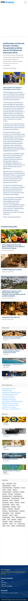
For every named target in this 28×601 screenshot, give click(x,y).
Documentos (16, 492)
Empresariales (18, 494)
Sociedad (20, 519)
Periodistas (17, 513)
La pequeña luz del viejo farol (11, 317)
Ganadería (16, 500)
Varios (4, 525)
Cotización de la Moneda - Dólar (10, 405)
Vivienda (13, 525)
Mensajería (13, 506)
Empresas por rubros (7, 496)
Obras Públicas (6, 513)
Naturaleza (5, 511)
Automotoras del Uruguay (9, 407)
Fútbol (11, 500)
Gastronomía (5, 502)
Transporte (5, 523)
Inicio (2, 580)
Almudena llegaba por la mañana (12, 269)
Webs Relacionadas (21, 525)
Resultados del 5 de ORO (8, 388)
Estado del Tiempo (7, 390)
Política (15, 515)
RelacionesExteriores (20, 517)
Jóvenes (13, 504)
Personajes (5, 515)
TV (15, 523)
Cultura (4, 489)
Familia (22, 498)
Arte (15, 483)
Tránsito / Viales (17, 521)
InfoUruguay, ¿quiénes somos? (10, 394)
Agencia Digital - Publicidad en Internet (12, 401)
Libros (17, 504)
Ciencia (13, 485)
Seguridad (14, 519)
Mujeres (4, 508)
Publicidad (3, 582)
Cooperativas (16, 487)
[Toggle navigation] (25, 2)
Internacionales (6, 504)
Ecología (22, 492)
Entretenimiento (6, 498)
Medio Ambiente (6, 506)
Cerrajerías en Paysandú (8, 398)
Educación (10, 494)
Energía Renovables (17, 496)
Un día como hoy (21, 523)
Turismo (11, 523)
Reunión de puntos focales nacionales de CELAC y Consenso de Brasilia (13, 337)
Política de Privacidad (6, 586)
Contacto (3, 584)
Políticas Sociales (6, 517)
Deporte (15, 489)
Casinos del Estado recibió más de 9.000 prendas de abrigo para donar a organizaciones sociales (13, 351)
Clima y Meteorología (7, 487)
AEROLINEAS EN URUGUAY (10, 459)
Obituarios (22, 511)
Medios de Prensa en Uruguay (10, 403)
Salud (9, 519)
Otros (12, 513)
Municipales (10, 508)
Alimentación (9, 483)
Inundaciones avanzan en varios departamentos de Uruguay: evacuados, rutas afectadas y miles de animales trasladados (13, 293)
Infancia (22, 502)
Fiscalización (5, 500)
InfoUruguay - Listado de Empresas (11, 409)
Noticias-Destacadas (13, 511)
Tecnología (5, 521)
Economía (5, 494)
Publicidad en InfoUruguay (9, 399)
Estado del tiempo (15, 498)
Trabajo (10, 521)
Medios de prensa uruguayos (10, 434)
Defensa (9, 489)
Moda (19, 506)
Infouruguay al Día (8, 377)
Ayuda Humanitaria (7, 485)
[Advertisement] (14, 22)
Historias (17, 502)
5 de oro (5, 423)
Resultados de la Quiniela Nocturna (11, 392)
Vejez (8, 525)
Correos (23, 487)
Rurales (4, 519)
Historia (11, 502)
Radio (13, 517)
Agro (4, 483)
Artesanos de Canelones (8, 396)
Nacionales (17, 508)
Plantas (11, 515)
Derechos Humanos (7, 492)
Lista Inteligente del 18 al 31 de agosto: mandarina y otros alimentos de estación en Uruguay (13, 246)
